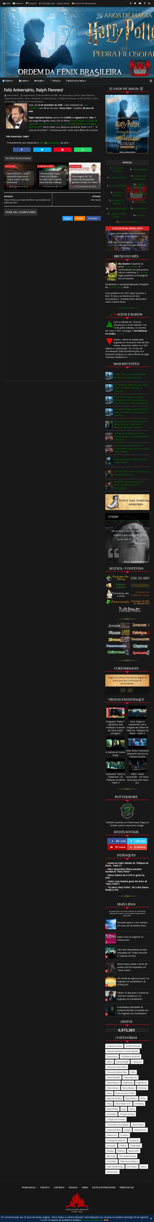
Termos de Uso (126, 1187)
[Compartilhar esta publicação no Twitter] (42, 149)
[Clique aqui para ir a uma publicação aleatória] (127, 502)
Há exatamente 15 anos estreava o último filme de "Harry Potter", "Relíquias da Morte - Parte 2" (131, 424)
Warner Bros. (112, 1172)
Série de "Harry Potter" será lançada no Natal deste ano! (131, 473)
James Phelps (112, 1109)
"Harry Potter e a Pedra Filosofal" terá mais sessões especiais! (130, 376)
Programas (134, 1140)
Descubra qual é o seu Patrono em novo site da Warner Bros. (132, 924)
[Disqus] (52, 258)
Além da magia (139, 169)
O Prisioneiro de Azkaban (118, 1124)
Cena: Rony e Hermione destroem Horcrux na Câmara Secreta (137, 753)
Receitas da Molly (77, 81)
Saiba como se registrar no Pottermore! (130, 938)
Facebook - (93, 218)
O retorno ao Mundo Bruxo (139, 177)
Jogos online (63, 3)
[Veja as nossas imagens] (144, 3)
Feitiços (57, 81)
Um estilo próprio (117, 185)
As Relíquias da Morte (130, 1056)
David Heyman (113, 1082)
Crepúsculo (137, 1062)
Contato (19, 3)
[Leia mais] (120, 334)
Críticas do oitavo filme (116, 1067)
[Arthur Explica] (118, 585)
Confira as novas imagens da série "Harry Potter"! (130, 461)
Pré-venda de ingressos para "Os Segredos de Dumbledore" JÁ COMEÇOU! (133, 981)
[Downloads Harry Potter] (118, 602)
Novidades (36, 98)
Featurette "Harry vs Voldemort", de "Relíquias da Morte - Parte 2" (115, 778)
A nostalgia (140, 201)
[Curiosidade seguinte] (130, 690)
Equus (109, 1093)
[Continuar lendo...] (127, 307)
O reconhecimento (118, 208)
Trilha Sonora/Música (129, 1161)
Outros (95, 98)
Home (8, 3)
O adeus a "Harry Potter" (117, 215)
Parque (127, 1130)
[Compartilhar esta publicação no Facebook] (22, 149)
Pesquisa (32, 3)
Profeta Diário (131, 266)
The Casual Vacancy (127, 1156)
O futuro (140, 215)
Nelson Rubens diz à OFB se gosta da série (124, 876)
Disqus (68, 218)
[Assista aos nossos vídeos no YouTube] (140, 3)
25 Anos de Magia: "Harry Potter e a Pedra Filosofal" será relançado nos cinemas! (131, 412)
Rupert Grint (133, 1151)
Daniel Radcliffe (113, 1077)
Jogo (124, 1109)
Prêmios (123, 1145)
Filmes (40, 81)
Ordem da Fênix (84, 98)
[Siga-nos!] (135, 3)
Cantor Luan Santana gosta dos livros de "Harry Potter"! (126, 882)
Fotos (109, 1103)
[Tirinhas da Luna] (118, 593)
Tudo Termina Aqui (115, 1166)
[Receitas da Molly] (118, 578)
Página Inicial (29, 1187)
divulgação (75, 166)
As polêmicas (140, 193)
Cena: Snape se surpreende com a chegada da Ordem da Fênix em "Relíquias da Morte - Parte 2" (137, 727)
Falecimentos (131, 1098)
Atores (77, 95)
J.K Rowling (139, 1103)
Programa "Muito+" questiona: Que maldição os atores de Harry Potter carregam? (115, 727)
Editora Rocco (113, 1088)
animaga (143, 272)
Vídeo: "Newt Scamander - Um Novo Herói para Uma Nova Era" (137, 778)
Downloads (128, 1082)
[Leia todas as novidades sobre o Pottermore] (130, 609)
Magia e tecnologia (139, 186)
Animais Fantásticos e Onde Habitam (122, 1051)
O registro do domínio (117, 202)
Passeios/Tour (140, 1130)
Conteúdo (59, 1187)
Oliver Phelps (138, 1124)
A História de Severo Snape (115, 754)
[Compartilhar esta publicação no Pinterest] (62, 149)
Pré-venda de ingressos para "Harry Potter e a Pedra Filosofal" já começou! (131, 388)
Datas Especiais (87, 95)
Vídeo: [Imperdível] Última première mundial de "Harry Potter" (123, 870)
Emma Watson (128, 1088)
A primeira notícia (117, 177)
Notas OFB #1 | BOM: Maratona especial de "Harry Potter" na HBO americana (18, 178)
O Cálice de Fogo (49, 98)
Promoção (111, 1145)
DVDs (133, 1072)
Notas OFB (10, 166)
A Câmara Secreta (46, 166)
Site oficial (111, 1156)
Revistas (110, 1151)
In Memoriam (140, 208)
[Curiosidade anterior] (123, 690)
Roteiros (121, 1151)
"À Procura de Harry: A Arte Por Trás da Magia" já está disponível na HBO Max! (131, 436)
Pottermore (112, 1135)
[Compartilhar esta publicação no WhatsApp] (83, 149)
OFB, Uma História (129, 221)
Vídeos (8, 81)
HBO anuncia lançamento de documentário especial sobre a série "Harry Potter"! (131, 448)
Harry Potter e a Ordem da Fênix (52, 123)
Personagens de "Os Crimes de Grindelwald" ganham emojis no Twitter (85, 179)
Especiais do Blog (114, 1098)
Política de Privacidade (85, 3)
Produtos (124, 1135)
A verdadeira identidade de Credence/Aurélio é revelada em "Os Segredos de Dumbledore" (132, 1010)
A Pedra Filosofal (133, 1046)
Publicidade (135, 1145)
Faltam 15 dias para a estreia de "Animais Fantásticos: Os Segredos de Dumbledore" (132, 995)
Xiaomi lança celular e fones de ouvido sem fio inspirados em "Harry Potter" (132, 967)
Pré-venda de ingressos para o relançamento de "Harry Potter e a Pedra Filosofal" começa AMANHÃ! (131, 400)
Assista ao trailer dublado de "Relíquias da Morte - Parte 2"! (126, 864)
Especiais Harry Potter (14, 98)
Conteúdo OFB (48, 3)
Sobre (85, 1187)
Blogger (79, 218)
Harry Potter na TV (123, 1103)
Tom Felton (111, 1161)
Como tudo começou (117, 169)
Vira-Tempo (132, 1166)
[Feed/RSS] (149, 3)
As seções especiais (117, 194)
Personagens (10, 101)
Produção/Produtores (116, 1140)
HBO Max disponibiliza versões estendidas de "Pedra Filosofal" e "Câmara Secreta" (132, 952)
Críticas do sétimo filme (117, 1072)
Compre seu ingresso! (92, 1220)
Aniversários (67, 95)
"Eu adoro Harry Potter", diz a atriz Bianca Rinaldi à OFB (127, 888)
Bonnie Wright (122, 1062)
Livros (24, 81)
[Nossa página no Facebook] (130, 3)
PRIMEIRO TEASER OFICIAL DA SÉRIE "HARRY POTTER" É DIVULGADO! (129, 485)
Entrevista (142, 1088)
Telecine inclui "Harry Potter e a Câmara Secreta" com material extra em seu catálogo (51, 178)
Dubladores (142, 1082)
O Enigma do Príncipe (67, 98)
